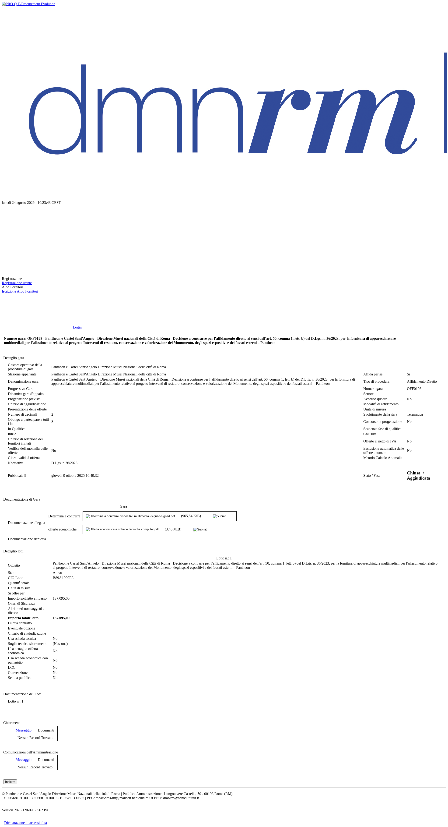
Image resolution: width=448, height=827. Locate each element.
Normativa (16, 463)
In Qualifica (16, 429)
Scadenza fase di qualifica (382, 429)
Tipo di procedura (376, 381)
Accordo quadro (375, 399)
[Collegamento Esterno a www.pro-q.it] (28, 4)
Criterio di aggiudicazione (27, 404)
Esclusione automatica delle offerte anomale (383, 450)
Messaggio (24, 730)
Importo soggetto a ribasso (27, 598)
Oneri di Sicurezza (21, 603)
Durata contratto (20, 623)
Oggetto (14, 565)
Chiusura (370, 434)
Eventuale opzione (21, 628)
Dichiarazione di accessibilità (25, 823)
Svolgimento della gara (380, 414)
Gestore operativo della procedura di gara (25, 367)
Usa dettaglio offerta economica (23, 651)
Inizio (12, 434)
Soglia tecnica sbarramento (27, 644)
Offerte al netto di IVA (379, 441)
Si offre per (16, 593)
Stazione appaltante (22, 374)
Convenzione (18, 673)
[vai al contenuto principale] (37, 238)
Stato (11, 573)
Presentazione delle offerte (27, 409)
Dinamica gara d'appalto (26, 394)
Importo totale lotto (23, 618)
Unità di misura (374, 409)
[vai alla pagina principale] (37, 274)
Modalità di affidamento (381, 404)
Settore (368, 394)
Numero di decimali (22, 414)
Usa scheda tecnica (22, 638)
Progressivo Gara (20, 389)
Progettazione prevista (24, 399)
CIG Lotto (15, 578)
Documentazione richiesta (27, 539)
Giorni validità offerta (24, 458)
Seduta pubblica (20, 678)
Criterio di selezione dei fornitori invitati (25, 441)
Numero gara (373, 389)
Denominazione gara (23, 381)
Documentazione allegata (26, 523)
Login (77, 327)
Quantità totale (18, 583)
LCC (11, 667)
